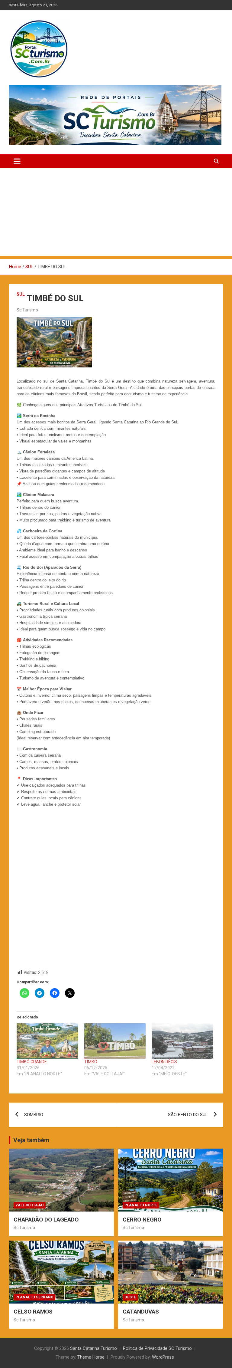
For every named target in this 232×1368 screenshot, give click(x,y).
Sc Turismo (27, 309)
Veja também (31, 1140)
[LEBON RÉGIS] (182, 1040)
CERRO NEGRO (142, 1219)
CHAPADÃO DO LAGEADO (46, 1219)
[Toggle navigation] (17, 161)
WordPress (163, 1357)
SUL (21, 294)
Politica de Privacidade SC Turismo (157, 1348)
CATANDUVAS (141, 1311)
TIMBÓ (90, 1061)
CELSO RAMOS (33, 1311)
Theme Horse (91, 1357)
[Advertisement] (116, 213)
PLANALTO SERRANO (34, 1297)
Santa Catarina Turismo (93, 1348)
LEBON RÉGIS (164, 1061)
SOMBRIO (33, 1114)
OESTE (130, 1297)
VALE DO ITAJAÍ (29, 1205)
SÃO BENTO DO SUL (188, 1114)
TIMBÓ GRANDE (32, 1061)
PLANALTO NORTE (140, 1205)
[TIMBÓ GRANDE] (47, 1040)
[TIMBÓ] (115, 1040)
